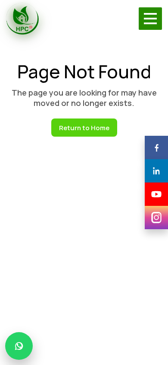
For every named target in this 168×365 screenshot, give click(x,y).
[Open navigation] (150, 18)
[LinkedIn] (156, 170)
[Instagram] (156, 217)
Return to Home (84, 127)
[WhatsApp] (19, 346)
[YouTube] (156, 194)
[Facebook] (156, 147)
